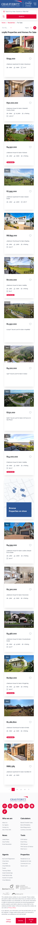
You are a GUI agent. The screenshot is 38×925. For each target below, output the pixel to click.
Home (3, 22)
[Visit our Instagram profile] (15, 806)
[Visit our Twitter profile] (21, 806)
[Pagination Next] (28, 789)
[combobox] (13, 11)
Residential (11, 22)
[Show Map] (34, 27)
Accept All (31, 920)
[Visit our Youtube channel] (26, 806)
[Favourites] (30, 58)
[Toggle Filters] (4, 16)
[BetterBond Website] (8, 887)
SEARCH (21, 16)
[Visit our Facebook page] (4, 806)
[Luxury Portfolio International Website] (23, 887)
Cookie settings (8, 920)
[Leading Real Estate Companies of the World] (28, 4)
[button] (32, 46)
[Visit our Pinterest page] (32, 806)
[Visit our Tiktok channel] (4, 811)
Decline (20, 920)
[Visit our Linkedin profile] (10, 806)
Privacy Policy (12, 907)
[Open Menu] (34, 4)
